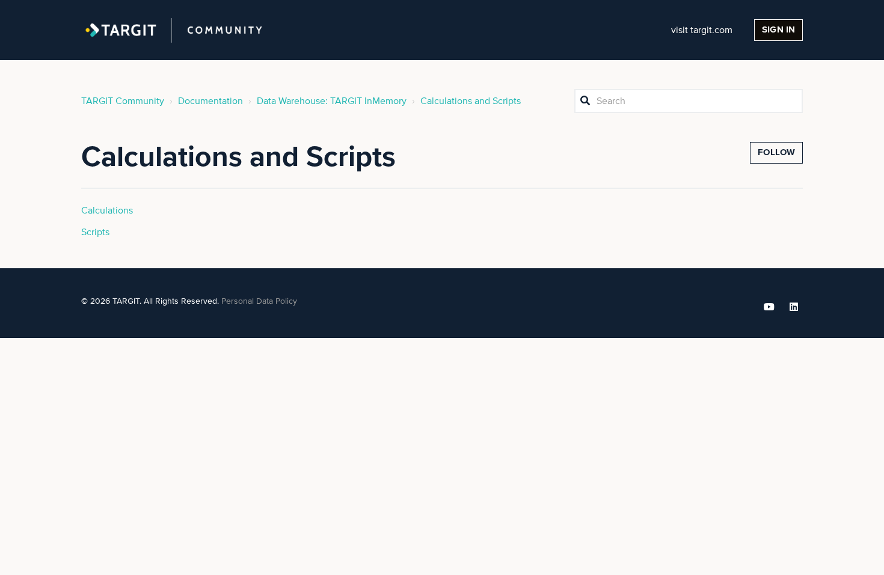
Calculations (107, 210)
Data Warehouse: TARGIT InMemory (332, 101)
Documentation (210, 101)
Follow (776, 152)
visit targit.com (701, 30)
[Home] (173, 30)
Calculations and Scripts (470, 101)
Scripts (95, 232)
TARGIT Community (122, 101)
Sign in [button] (778, 29)
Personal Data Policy (259, 301)
